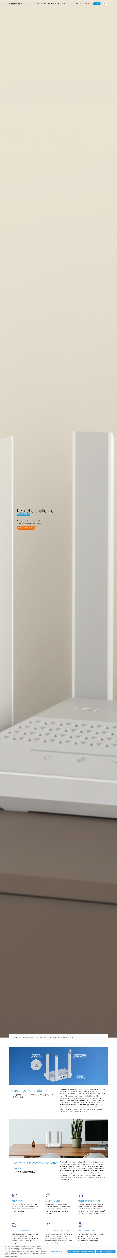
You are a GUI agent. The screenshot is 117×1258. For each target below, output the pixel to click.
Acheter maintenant (26, 636)
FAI (59, 3)
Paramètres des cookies (58, 1251)
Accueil (43, 3)
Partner (96, 3)
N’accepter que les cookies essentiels (81, 1251)
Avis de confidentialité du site (33, 1250)
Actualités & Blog (75, 3)
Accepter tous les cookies (105, 1251)
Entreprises (52, 3)
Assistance (87, 3)
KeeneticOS (35, 3)
